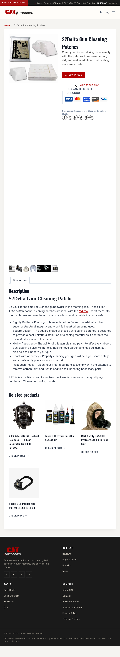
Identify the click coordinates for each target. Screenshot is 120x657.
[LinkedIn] (75, 117)
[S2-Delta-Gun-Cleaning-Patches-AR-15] (33, 58)
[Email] (91, 117)
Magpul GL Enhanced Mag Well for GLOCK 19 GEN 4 (22, 506)
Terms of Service (71, 619)
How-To (66, 565)
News (65, 571)
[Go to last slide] (10, 268)
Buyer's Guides (70, 559)
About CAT (67, 590)
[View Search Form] (101, 12)
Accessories (80, 111)
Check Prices (73, 74)
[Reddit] (80, 117)
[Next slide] (56, 268)
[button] (19, 268)
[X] (70, 117)
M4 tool (83, 311)
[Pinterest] (86, 117)
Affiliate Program (70, 601)
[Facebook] (64, 117)
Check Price (16, 515)
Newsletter (9, 601)
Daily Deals (9, 590)
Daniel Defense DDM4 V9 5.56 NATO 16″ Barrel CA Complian (70, 3)
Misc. (65, 113)
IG (14, 574)
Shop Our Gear (11, 596)
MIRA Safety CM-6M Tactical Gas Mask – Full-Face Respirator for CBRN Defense (24, 442)
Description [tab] (20, 280)
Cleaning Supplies (97, 111)
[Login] (107, 12)
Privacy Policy (69, 613)
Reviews (66, 554)
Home (7, 25)
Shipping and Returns (73, 607)
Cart (6, 607)
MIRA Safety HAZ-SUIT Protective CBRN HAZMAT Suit (94, 440)
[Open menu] (113, 12)
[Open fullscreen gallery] (55, 261)
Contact (66, 596)
